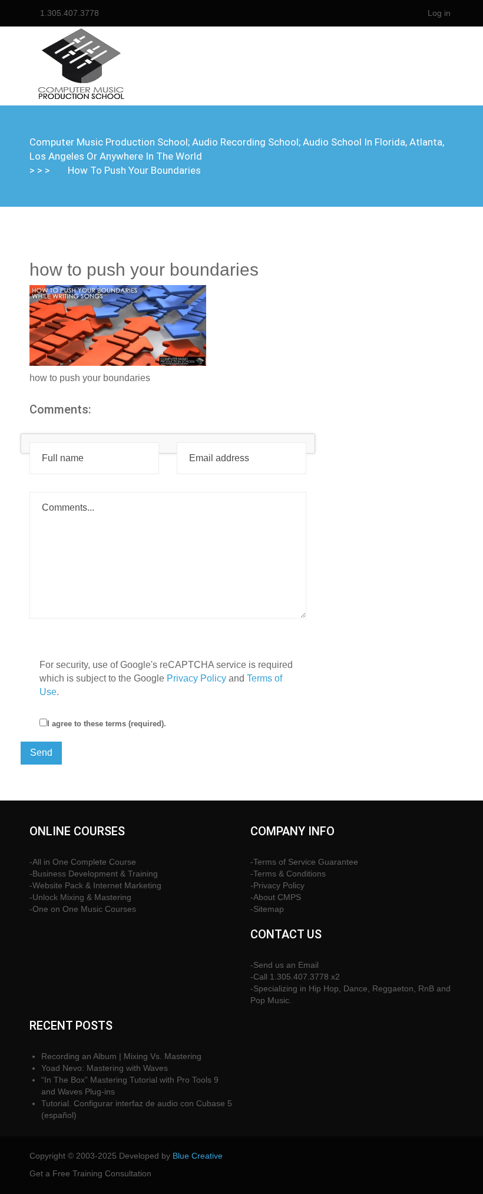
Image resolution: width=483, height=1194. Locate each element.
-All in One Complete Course (82, 861)
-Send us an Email (284, 965)
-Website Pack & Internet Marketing (95, 885)
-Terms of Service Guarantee (304, 861)
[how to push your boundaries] (117, 325)
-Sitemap (267, 909)
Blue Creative (198, 1155)
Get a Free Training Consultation (90, 1173)
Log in (439, 13)
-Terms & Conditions (288, 873)
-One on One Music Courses (82, 909)
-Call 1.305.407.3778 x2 (295, 976)
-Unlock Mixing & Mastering (80, 897)
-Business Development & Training (93, 873)
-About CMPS (275, 897)
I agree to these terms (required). (106, 723)
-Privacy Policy (277, 885)
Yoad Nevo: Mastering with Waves (104, 1068)
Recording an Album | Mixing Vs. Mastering (121, 1056)
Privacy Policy (196, 678)
